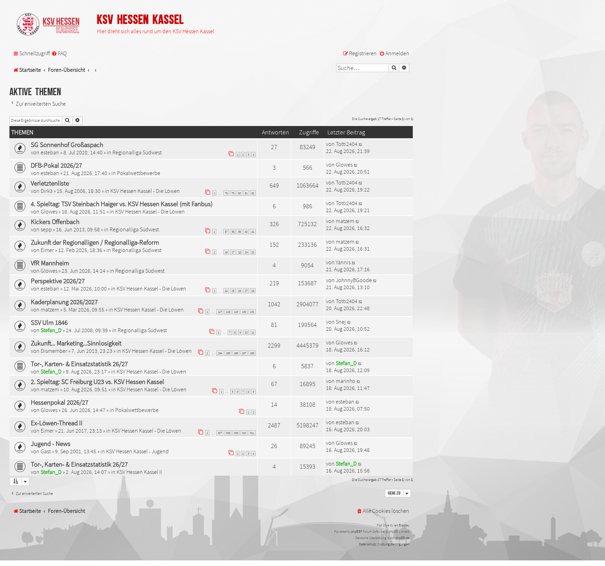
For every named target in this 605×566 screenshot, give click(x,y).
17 (232, 252)
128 (228, 312)
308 (228, 433)
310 (244, 433)
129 (236, 312)
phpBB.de (402, 538)
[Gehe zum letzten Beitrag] (361, 143)
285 (228, 353)
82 (252, 193)
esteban (50, 152)
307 (220, 433)
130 (244, 312)
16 (226, 252)
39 (239, 231)
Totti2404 (346, 143)
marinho (345, 380)
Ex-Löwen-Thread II (57, 423)
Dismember (54, 350)
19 (246, 252)
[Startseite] (51, 25)
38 (232, 231)
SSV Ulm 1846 (49, 322)
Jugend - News (50, 443)
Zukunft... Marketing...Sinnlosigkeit (76, 343)
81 (246, 193)
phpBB (356, 531)
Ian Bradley (401, 525)
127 (220, 312)
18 (239, 252)
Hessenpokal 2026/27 (59, 402)
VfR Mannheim (50, 263)
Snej (341, 321)
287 (244, 353)
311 (252, 433)
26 (239, 291)
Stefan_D (51, 330)
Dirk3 (47, 190)
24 (226, 291)
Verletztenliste (50, 183)
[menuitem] (59, 53)
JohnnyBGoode (354, 280)
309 (236, 433)
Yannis (343, 262)
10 (246, 332)
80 (239, 193)
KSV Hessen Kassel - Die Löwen (145, 190)
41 (252, 231)
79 (232, 193)
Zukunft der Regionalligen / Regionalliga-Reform (95, 242)
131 (252, 312)
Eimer (47, 249)
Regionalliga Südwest (137, 152)
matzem (345, 220)
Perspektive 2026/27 (58, 281)
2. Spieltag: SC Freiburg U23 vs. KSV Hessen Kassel (97, 381)
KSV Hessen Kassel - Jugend (137, 451)
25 (232, 291)
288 (252, 353)
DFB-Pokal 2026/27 (56, 165)
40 (246, 231)
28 (252, 291)
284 (220, 353)
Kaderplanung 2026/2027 (64, 302)
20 (252, 252)
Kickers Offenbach (55, 221)
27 (246, 291)
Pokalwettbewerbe (138, 172)
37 (226, 231)
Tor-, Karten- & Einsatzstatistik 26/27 (79, 363)
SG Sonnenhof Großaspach (67, 144)
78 (226, 193)
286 (236, 353)
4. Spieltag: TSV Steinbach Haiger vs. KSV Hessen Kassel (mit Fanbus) (122, 204)
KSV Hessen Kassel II (139, 471)
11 (252, 332)
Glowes (344, 164)
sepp (46, 229)
